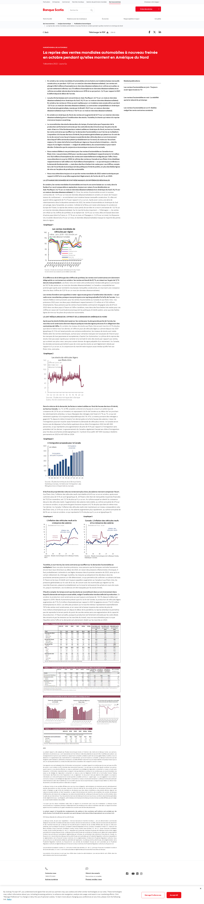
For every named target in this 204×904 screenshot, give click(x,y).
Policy (9, 899)
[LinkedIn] (137, 874)
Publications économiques (82, 23)
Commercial (66, 2)
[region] (102, 895)
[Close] (200, 888)
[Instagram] (141, 874)
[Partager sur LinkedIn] (160, 32)
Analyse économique (64, 23)
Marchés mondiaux (78, 2)
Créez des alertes (146, 9)
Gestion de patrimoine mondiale (96, 2)
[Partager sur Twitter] (154, 32)
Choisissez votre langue (151, 2)
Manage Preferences (153, 895)
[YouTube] (133, 874)
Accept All (174, 895)
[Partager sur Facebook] (149, 32)
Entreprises (56, 2)
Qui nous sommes (115, 2)
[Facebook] (127, 874)
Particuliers (46, 2)
